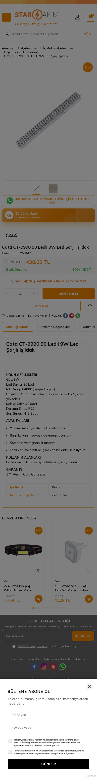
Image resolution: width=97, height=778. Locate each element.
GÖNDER (48, 764)
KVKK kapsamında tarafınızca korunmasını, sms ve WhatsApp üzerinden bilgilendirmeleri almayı (49, 752)
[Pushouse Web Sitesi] (91, 776)
